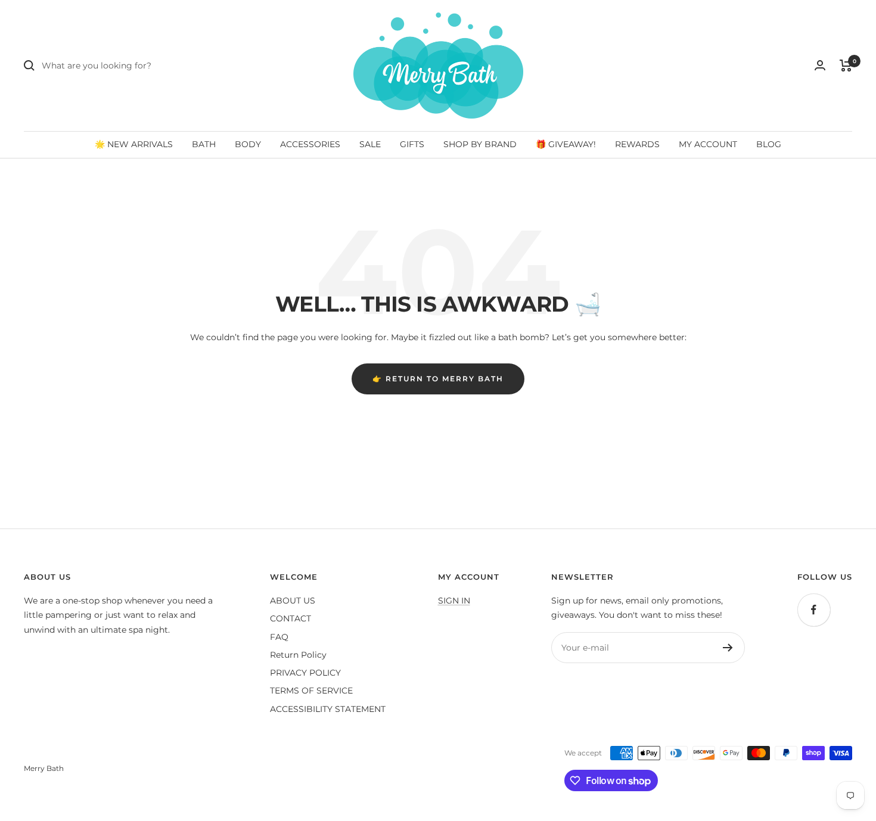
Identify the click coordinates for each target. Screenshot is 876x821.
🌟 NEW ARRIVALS (134, 144)
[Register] (728, 647)
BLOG (768, 144)
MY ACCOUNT (708, 144)
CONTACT (290, 618)
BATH (204, 144)
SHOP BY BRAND (480, 144)
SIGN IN (454, 600)
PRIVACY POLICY (305, 672)
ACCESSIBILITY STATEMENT (328, 709)
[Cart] (846, 65)
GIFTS (412, 144)
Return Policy (298, 654)
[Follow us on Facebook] (813, 609)
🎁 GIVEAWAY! (566, 144)
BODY (248, 144)
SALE (370, 144)
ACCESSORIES (310, 144)
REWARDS (637, 144)
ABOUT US (292, 600)
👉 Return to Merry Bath (438, 378)
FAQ (279, 637)
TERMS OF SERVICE (311, 690)
